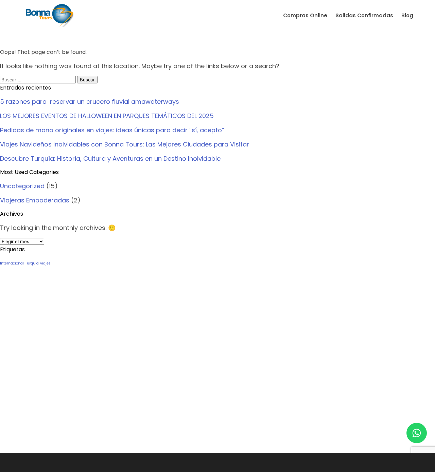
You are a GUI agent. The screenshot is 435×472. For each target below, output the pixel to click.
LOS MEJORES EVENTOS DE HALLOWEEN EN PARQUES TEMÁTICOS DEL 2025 (107, 116)
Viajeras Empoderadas (34, 200)
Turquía (32, 263)
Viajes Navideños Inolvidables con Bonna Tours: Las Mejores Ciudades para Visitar (124, 144)
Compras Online (305, 15)
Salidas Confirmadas (364, 15)
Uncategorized (22, 186)
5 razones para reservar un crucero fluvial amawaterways (89, 101)
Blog (407, 15)
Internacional (12, 263)
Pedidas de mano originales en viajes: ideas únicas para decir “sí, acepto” (113, 130)
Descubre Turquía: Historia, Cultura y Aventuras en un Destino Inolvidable (110, 158)
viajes (45, 263)
